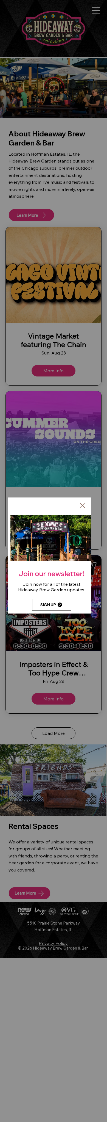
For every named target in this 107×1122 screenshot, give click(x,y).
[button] (82, 506)
